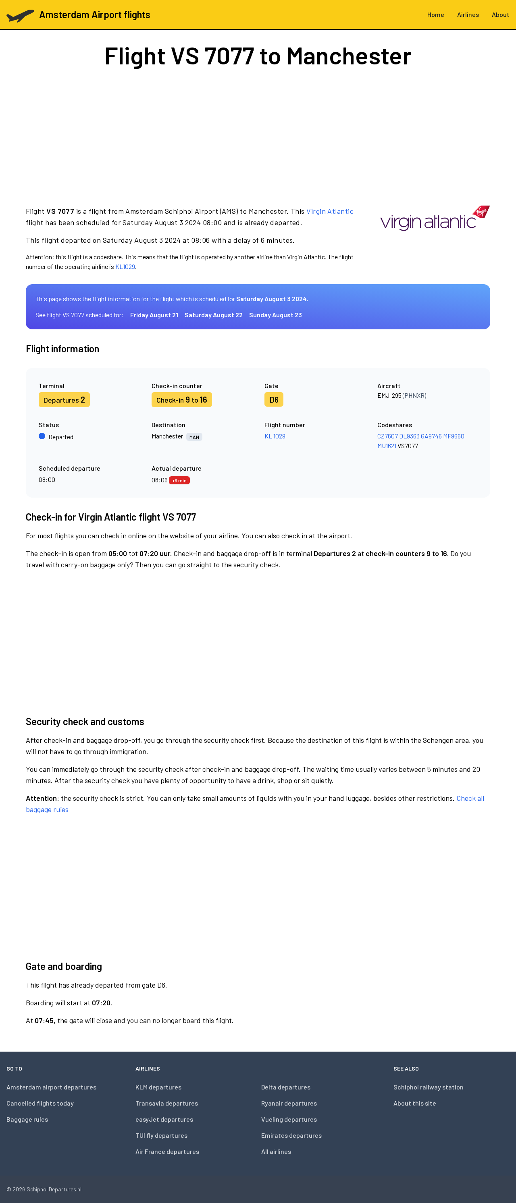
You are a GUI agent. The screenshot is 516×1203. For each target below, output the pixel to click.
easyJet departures (164, 1119)
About (501, 14)
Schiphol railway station (428, 1087)
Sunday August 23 (275, 314)
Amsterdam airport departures (51, 1087)
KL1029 (125, 266)
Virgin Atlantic (330, 211)
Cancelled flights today (40, 1103)
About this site (414, 1103)
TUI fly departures (161, 1135)
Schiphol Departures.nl (54, 1189)
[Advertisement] (258, 136)
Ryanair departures (289, 1103)
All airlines (276, 1151)
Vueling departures (289, 1119)
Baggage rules (27, 1119)
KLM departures (158, 1087)
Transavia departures (166, 1103)
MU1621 (386, 445)
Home (435, 14)
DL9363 (409, 436)
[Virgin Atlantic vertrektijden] (435, 238)
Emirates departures (291, 1135)
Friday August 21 (154, 314)
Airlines (468, 14)
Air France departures (167, 1151)
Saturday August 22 (214, 314)
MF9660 (453, 436)
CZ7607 (387, 436)
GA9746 (431, 436)
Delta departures (285, 1087)
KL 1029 (274, 436)
